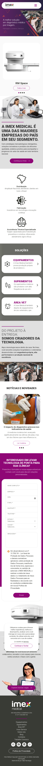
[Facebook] (19, 744)
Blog (21, 734)
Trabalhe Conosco (21, 739)
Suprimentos (21, 725)
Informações (21, 759)
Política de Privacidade (21, 751)
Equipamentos (21, 722)
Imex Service (21, 729)
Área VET (21, 727)
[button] (19, 93)
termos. (26, 642)
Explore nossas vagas (20, 688)
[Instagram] (13, 744)
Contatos (21, 737)
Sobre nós (22, 732)
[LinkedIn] (24, 744)
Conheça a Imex (20, 161)
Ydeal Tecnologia (26, 760)
